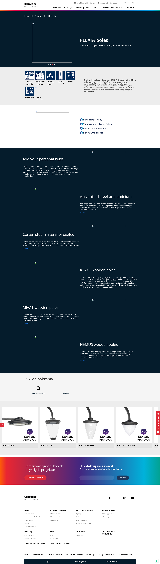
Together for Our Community (109, 533)
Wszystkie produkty (84, 510)
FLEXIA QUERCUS (126, 445)
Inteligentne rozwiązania (83, 523)
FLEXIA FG (8, 445)
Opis (47, 562)
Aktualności (83, 3)
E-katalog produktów (108, 514)
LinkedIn (109, 499)
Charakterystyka (80, 562)
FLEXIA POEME (87, 445)
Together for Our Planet (60, 544)
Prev (2, 425)
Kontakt (130, 8)
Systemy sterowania (82, 517)
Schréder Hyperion (30, 526)
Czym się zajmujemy (82, 8)
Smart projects (29, 535)
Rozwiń (82, 212)
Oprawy (78, 514)
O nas (96, 8)
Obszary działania (55, 514)
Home (26, 16)
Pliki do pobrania (103, 3)
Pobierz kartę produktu (20, 440)
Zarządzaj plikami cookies (105, 555)
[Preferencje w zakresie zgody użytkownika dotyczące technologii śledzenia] (157, 561)
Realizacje (68, 8)
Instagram (124, 499)
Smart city (53, 535)
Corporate (79, 535)
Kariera (92, 3)
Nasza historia (28, 520)
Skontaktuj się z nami (158, 423)
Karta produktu (38, 393)
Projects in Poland (30, 538)
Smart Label (114, 3)
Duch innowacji (29, 514)
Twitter (117, 499)
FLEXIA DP (46, 445)
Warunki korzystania (75, 555)
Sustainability (54, 538)
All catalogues (106, 517)
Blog (76, 3)
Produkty (57, 8)
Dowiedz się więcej (20, 435)
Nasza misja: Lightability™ (32, 517)
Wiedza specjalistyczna (57, 517)
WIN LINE (89, 555)
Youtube (132, 499)
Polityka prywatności (33, 555)
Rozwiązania (54, 520)
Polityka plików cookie (54, 555)
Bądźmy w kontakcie (35, 478)
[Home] (32, 5)
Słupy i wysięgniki (81, 520)
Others (66, 393)
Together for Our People (34, 544)
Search (133, 3)
